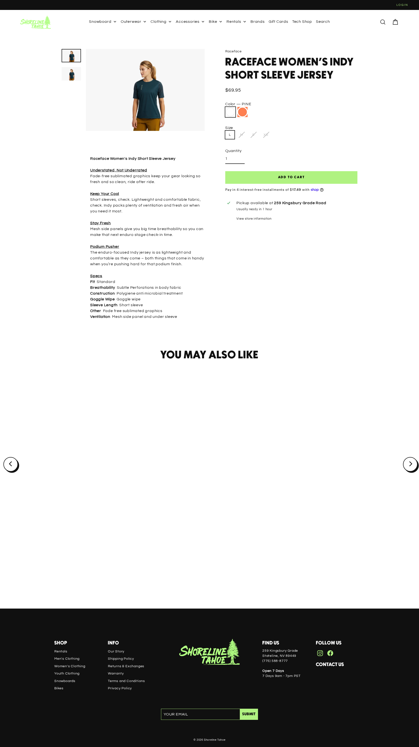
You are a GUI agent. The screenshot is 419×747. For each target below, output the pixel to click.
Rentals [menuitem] (233, 22)
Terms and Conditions (126, 681)
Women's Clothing (69, 666)
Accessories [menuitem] (188, 22)
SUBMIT (249, 714)
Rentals (60, 651)
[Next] (410, 464)
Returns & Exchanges (126, 666)
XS (266, 135)
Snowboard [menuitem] (100, 22)
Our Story (116, 651)
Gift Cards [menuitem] (278, 22)
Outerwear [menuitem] (131, 22)
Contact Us (330, 664)
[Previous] (10, 464)
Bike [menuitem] (213, 22)
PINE (230, 112)
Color (238, 104)
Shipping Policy (121, 658)
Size (229, 128)
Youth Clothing (67, 673)
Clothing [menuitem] (158, 22)
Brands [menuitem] (257, 22)
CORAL (242, 112)
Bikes (59, 688)
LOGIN (402, 5)
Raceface (233, 51)
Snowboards (64, 681)
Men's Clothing (67, 658)
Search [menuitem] (323, 22)
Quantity (233, 151)
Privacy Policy (120, 688)
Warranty (116, 673)
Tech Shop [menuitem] (302, 22)
